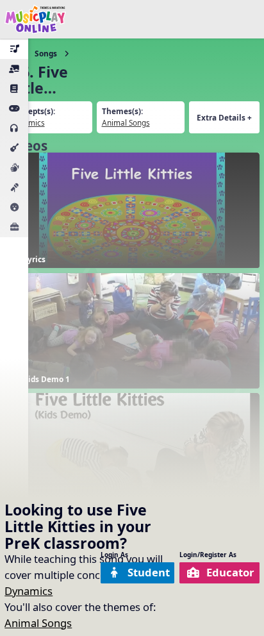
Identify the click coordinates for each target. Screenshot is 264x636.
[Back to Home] (35, 19)
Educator (230, 572)
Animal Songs (38, 622)
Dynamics (28, 590)
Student (149, 572)
